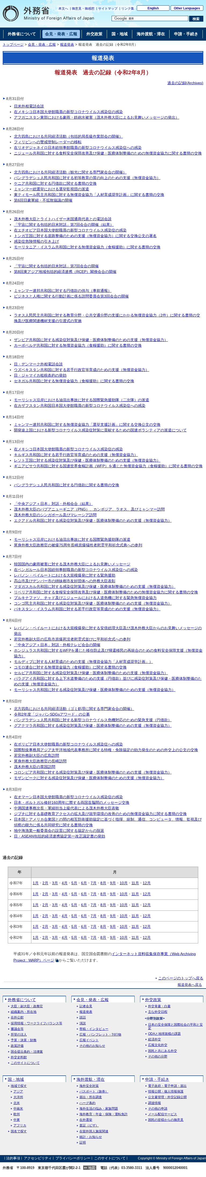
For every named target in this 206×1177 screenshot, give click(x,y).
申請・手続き (157, 1079)
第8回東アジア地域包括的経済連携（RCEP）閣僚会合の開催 (65, 271)
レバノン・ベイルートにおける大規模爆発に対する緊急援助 (64, 575)
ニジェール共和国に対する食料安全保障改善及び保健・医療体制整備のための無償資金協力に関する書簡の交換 (108, 153)
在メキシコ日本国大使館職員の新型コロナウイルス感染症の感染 (68, 112)
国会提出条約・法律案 (27, 1051)
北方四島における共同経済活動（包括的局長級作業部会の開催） (68, 136)
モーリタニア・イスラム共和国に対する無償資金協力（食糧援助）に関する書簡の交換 (87, 247)
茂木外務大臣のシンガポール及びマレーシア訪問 (55, 515)
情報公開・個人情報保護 (165, 1091)
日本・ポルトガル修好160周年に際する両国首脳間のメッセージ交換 (71, 802)
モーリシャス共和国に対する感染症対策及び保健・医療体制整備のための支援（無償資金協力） (94, 690)
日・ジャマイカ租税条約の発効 (40, 375)
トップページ (13, 45)
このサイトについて (25, 1063)
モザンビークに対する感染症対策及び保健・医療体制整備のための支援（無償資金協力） (89, 778)
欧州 (16, 1114)
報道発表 (67, 45)
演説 (82, 1023)
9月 (113, 883)
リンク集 (127, 8)
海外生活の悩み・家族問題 (98, 1108)
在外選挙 (85, 1120)
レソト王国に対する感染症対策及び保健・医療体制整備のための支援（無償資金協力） (87, 460)
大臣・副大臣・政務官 (27, 1006)
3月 (55, 883)
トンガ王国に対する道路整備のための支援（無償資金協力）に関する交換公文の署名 (85, 236)
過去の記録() (185, 83)
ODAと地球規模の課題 (164, 1034)
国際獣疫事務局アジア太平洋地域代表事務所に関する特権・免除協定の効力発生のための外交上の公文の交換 (106, 750)
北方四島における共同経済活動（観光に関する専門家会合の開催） (70, 172)
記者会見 (85, 1006)
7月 (94, 883)
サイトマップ (107, 8)
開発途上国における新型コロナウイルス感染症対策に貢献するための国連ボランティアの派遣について (100, 430)
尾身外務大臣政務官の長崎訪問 (40, 761)
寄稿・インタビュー (93, 1029)
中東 (16, 1120)
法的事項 (13, 1158)
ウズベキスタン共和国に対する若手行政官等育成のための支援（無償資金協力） (81, 370)
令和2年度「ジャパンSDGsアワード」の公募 (52, 714)
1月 (36, 883)
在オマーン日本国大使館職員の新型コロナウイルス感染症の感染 (68, 797)
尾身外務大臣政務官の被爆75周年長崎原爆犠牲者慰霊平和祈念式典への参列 (78, 545)
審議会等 (17, 1029)
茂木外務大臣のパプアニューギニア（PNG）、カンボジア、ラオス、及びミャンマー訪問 (89, 509)
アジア (18, 1091)
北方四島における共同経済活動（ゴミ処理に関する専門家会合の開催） (74, 709)
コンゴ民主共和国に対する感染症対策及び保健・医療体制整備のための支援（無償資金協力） (93, 603)
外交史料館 (19, 1057)
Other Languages (187, 8)
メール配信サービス (162, 1114)
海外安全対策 (89, 1086)
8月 (103, 883)
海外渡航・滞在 (90, 1079)
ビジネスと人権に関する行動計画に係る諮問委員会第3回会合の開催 (71, 296)
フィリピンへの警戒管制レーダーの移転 (48, 142)
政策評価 (17, 1046)
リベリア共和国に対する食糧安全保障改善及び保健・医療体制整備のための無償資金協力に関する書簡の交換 (106, 592)
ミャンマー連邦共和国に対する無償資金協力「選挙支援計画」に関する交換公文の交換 (87, 424)
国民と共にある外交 (162, 1051)
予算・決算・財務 (23, 1040)
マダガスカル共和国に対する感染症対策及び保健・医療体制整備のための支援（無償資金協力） (94, 586)
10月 (124, 883)
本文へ (63, 8)
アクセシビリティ (38, 1158)
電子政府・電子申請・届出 (167, 1086)
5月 (74, 883)
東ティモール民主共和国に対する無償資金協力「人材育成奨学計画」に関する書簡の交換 (89, 194)
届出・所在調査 (90, 1097)
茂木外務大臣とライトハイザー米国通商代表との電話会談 (63, 219)
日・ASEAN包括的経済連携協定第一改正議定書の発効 (59, 836)
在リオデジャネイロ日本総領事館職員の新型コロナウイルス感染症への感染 (78, 147)
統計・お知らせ (90, 1137)
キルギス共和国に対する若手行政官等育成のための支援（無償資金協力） (76, 455)
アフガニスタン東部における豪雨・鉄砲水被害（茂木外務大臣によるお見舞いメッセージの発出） (96, 117)
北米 (16, 1103)
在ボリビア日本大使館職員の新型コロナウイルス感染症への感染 (68, 744)
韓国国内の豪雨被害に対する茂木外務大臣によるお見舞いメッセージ (72, 564)
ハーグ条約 (87, 1103)
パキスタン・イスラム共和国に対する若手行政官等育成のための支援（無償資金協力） (87, 609)
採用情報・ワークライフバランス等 (36, 1023)
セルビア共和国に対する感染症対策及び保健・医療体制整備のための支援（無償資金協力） (91, 673)
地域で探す (19, 1086)
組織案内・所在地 (23, 1012)
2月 (45, 883)
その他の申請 (157, 1108)
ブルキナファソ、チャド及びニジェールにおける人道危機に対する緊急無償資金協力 (85, 598)
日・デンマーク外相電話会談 (38, 364)
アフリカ (19, 1125)
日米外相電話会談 (29, 106)
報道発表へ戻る (190, 985)
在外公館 (17, 1017)
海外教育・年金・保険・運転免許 (103, 1114)
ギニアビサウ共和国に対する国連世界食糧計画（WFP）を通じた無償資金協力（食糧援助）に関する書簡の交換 (108, 466)
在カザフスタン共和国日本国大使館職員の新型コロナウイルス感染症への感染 (79, 405)
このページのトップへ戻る (180, 978)
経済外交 (154, 1039)
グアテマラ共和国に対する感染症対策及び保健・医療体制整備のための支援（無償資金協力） (93, 725)
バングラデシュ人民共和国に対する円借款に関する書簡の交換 (66, 485)
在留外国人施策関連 (93, 1131)
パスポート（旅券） (93, 1091)
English (153, 8)
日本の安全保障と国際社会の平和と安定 (175, 1026)
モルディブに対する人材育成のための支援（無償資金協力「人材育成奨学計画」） (83, 661)
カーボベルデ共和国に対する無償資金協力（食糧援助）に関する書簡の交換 (78, 345)
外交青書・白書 (159, 1006)
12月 (147, 883)
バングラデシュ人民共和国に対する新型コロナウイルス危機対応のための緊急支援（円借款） (93, 720)
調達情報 (154, 1103)
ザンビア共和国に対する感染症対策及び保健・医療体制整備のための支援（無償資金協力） (91, 340)
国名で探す (19, 1131)
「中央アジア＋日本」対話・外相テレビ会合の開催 (57, 645)
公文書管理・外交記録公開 (167, 1097)
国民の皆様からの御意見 (165, 1120)
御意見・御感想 (83, 8)
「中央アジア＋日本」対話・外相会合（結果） (53, 503)
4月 (65, 883)
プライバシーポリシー (73, 1158)
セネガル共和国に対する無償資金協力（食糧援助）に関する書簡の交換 (74, 381)
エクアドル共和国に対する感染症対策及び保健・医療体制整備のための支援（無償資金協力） (93, 520)
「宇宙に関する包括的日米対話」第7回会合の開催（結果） (64, 224)
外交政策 (153, 999)
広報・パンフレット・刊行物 (100, 1034)
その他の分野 (157, 1056)
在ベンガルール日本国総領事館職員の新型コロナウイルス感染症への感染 (76, 570)
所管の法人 (19, 1034)
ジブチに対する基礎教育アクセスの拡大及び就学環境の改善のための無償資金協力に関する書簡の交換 (100, 814)
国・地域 (16, 1079)
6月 (84, 883)
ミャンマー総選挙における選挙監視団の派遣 (51, 189)
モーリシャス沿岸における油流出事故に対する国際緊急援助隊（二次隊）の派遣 (81, 400)
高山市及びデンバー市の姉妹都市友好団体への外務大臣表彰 (64, 581)
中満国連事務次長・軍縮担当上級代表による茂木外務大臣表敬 (66, 808)
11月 (135, 883)
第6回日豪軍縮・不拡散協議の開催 (43, 200)
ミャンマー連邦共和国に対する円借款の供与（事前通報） (63, 290)
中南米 (18, 1108)
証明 (82, 1142)
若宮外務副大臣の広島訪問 (36, 755)
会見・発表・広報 (42, 45)
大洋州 (18, 1097)
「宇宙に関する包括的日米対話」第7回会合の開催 (56, 266)
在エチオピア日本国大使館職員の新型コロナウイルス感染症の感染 (70, 230)
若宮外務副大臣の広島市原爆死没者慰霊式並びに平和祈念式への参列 (72, 639)
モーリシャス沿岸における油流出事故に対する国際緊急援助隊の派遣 (72, 539)
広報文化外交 (157, 1045)
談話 (82, 1017)
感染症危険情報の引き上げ (36, 241)
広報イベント (89, 1040)
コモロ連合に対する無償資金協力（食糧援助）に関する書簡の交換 (70, 667)
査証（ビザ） (89, 1125)
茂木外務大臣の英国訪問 (34, 767)
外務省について (22, 999)
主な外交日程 (157, 1012)
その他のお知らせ (92, 1046)
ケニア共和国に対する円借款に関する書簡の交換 (55, 183)
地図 (91, 1168)
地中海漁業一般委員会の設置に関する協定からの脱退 (59, 830)
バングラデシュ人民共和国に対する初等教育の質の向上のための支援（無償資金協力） (87, 178)
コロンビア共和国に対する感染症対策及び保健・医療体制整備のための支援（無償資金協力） (93, 772)
